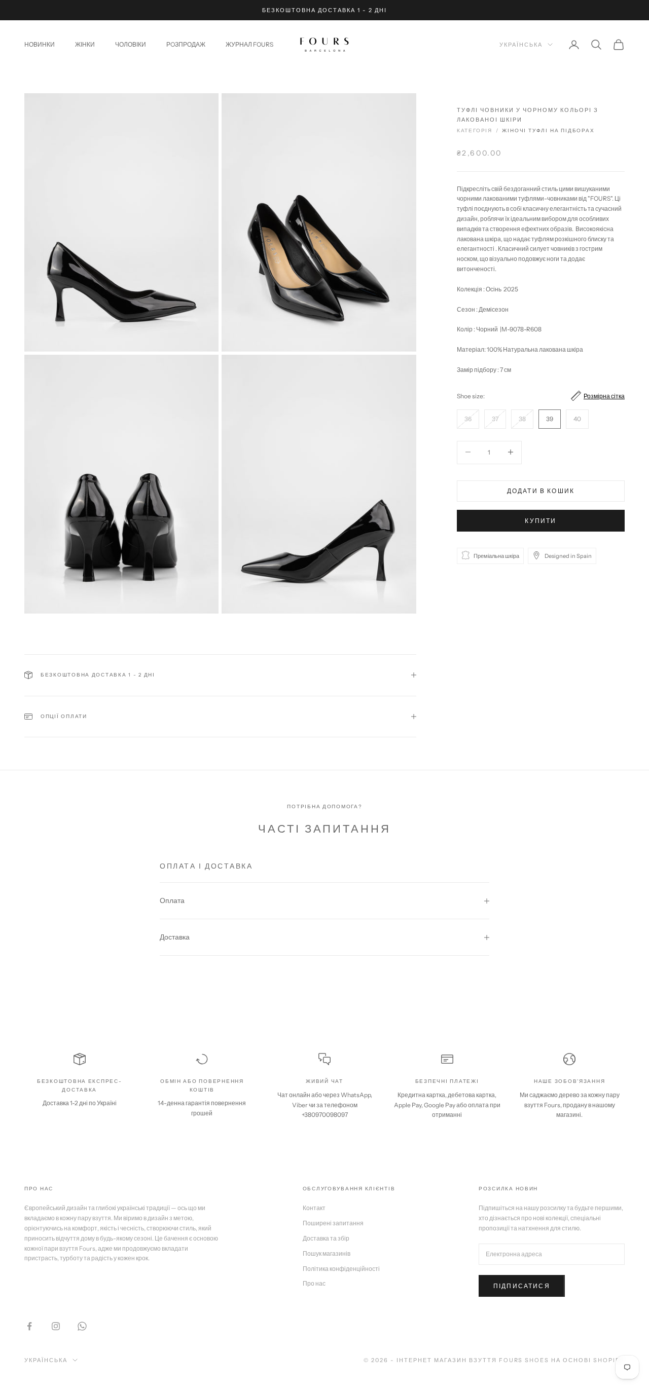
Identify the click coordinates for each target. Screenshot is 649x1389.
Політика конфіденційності (341, 1268)
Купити (540, 520)
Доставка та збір (326, 1238)
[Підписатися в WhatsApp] (82, 1326)
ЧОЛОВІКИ (130, 44)
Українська (521, 44)
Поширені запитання (333, 1223)
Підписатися (521, 1286)
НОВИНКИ (39, 44)
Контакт (314, 1208)
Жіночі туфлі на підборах (548, 130)
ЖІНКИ (85, 44)
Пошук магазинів (326, 1253)
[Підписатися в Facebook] (29, 1326)
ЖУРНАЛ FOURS (249, 44)
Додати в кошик (540, 490)
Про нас (314, 1283)
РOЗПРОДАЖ (185, 44)
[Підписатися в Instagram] (56, 1326)
